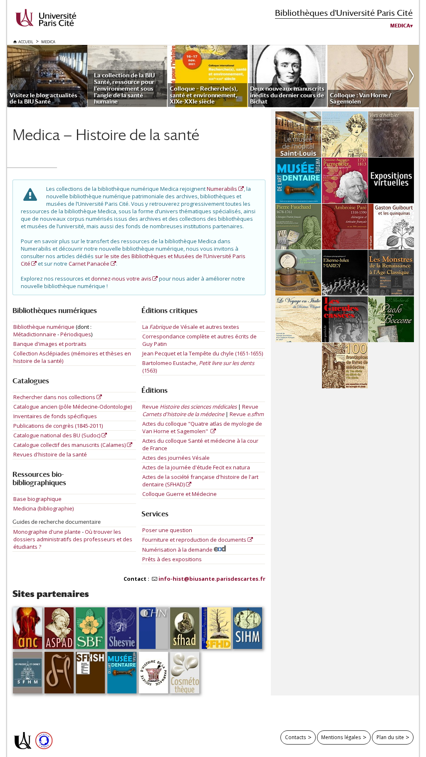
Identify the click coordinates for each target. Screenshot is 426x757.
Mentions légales (341, 737)
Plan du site (390, 737)
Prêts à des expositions (172, 559)
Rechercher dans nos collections (54, 397)
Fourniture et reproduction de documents (194, 539)
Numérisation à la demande (178, 549)
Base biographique (37, 499)
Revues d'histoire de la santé (50, 454)
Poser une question (167, 530)
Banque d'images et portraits (50, 344)
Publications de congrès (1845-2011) (58, 425)
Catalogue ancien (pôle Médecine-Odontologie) (72, 406)
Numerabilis (222, 188)
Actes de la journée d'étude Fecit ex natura (196, 467)
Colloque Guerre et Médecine (179, 494)
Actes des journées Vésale (176, 457)
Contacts (295, 737)
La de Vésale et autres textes (190, 326)
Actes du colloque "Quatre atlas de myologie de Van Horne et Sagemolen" (202, 427)
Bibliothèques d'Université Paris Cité (344, 12)
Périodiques (75, 334)
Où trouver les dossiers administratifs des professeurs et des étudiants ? (72, 539)
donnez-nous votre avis (121, 278)
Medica (400, 26)
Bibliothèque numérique (43, 326)
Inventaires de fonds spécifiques (55, 416)
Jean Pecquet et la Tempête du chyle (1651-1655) (202, 353)
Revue (189, 406)
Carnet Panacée (89, 263)
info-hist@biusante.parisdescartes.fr (212, 578)
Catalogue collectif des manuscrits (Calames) (69, 445)
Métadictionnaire (34, 334)
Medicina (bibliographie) (43, 508)
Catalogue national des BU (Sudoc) (56, 435)
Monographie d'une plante (47, 531)
